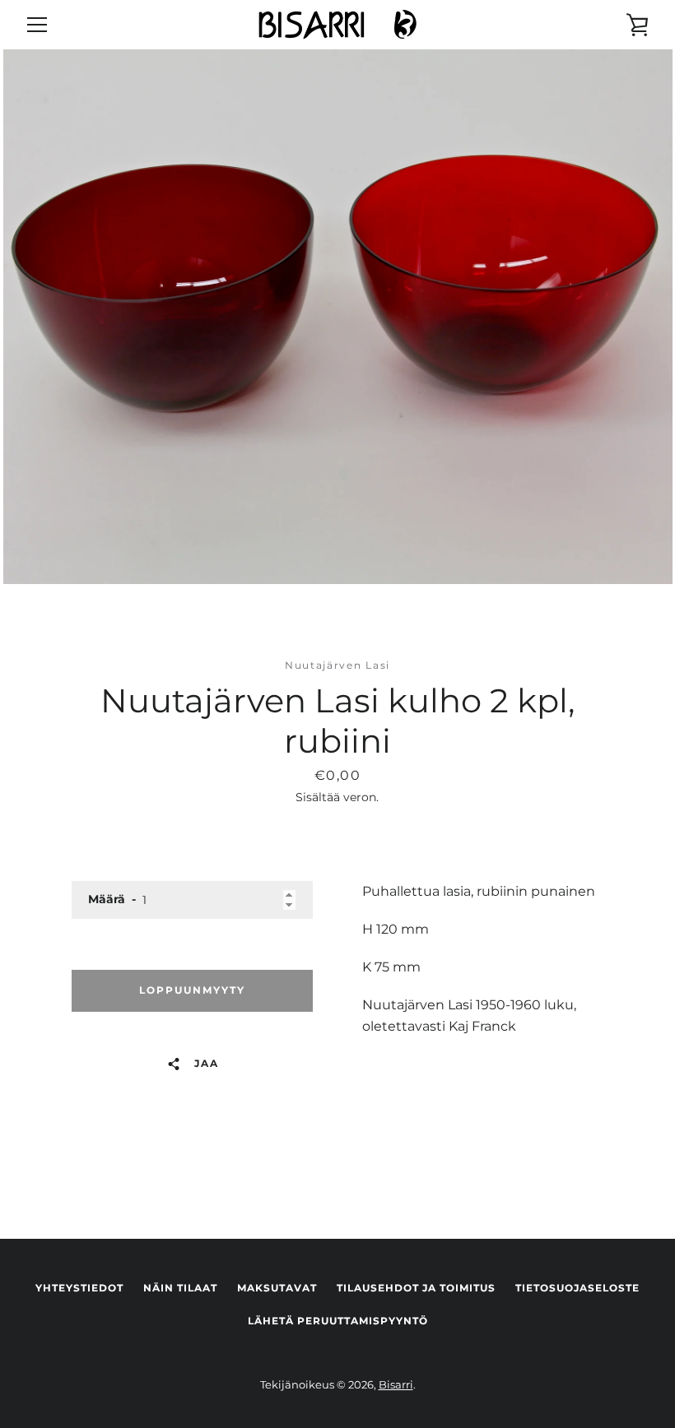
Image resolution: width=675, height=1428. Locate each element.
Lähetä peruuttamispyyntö (338, 1320)
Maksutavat (277, 1288)
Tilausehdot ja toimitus (416, 1288)
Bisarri (396, 1385)
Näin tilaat (180, 1288)
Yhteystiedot (79, 1288)
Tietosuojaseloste (577, 1288)
